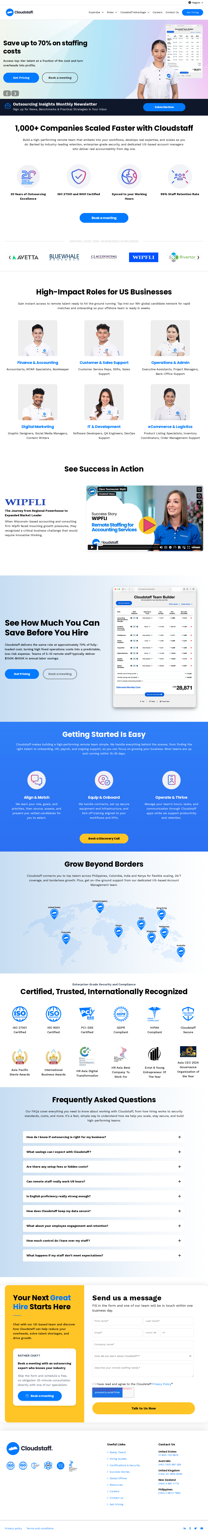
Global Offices (118, 1478)
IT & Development (104, 426)
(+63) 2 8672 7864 (169, 1492)
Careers (114, 1491)
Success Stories (119, 1471)
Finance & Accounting (37, 362)
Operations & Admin (170, 362)
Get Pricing (21, 77)
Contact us (116, 1497)
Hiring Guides (118, 1458)
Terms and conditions (39, 1528)
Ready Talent (117, 1452)
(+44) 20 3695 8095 (170, 1473)
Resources (116, 1484)
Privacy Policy (161, 1384)
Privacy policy (13, 1528)
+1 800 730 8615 (168, 1455)
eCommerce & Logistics (170, 426)
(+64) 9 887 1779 (168, 1483)
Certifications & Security (124, 1465)
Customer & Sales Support (104, 362)
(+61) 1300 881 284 (169, 1464)
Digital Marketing (38, 426)
